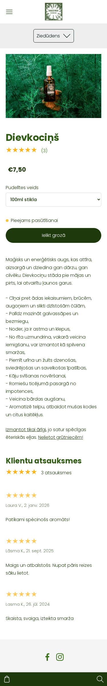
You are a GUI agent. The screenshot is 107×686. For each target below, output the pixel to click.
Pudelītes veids (22, 187)
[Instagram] (60, 657)
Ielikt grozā (53, 235)
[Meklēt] (100, 679)
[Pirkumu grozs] (7, 679)
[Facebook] (47, 657)
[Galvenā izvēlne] (9, 12)
